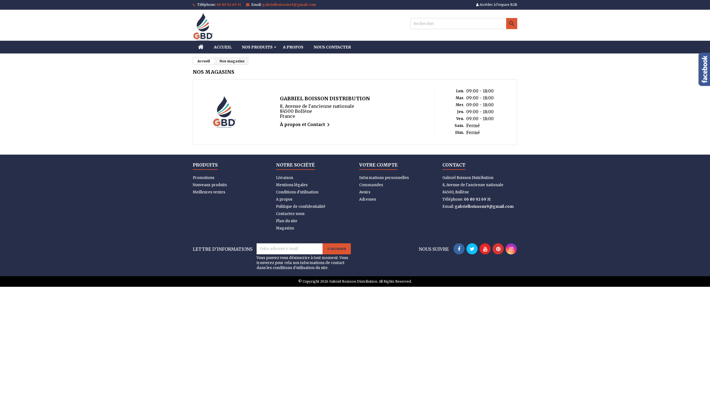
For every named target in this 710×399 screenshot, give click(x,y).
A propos (293, 47)
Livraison (284, 177)
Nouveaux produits (210, 185)
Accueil (223, 47)
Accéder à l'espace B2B (498, 4)
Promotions (203, 177)
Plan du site (286, 221)
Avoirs (364, 192)
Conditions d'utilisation (297, 192)
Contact (453, 165)
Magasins (285, 228)
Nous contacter (332, 47)
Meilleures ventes (209, 192)
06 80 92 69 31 (229, 4)
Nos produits (257, 47)
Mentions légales (292, 185)
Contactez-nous (290, 213)
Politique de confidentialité (300, 206)
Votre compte (378, 165)
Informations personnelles (384, 177)
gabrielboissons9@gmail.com (289, 4)
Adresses (367, 199)
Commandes (371, 185)
